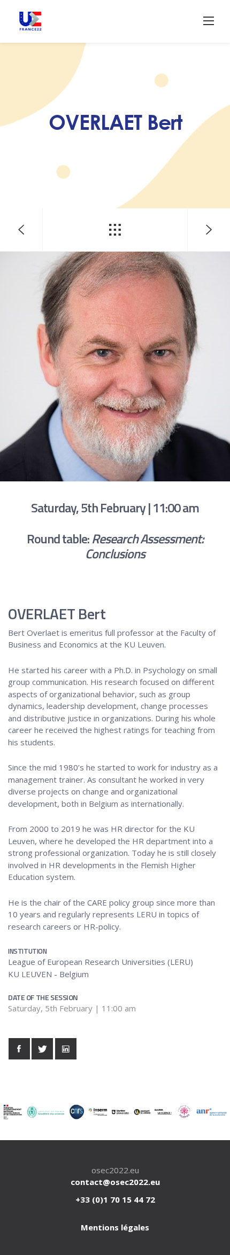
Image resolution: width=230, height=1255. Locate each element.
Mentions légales (115, 1227)
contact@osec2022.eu (115, 1181)
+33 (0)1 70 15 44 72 (115, 1199)
